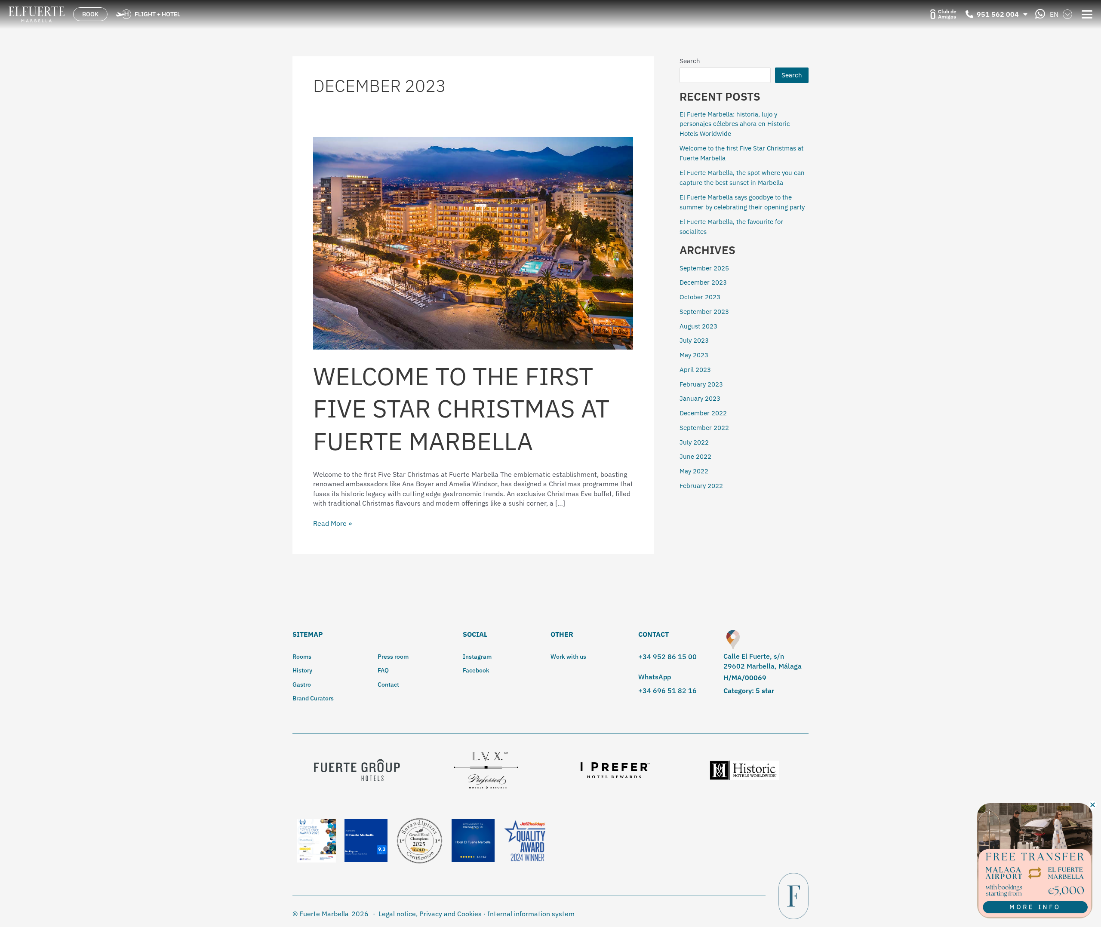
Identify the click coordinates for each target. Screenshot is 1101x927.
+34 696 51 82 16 (667, 690)
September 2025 (704, 268)
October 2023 (700, 297)
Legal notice (397, 913)
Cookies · (471, 913)
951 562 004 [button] (998, 14)
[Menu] (1087, 13)
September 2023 (704, 311)
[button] (1093, 805)
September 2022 (704, 428)
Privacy (430, 913)
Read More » (332, 523)
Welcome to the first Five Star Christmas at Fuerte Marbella (461, 408)
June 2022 (695, 456)
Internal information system (531, 913)
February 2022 (701, 486)
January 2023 (700, 398)
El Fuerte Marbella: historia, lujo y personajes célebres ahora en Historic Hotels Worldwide (735, 124)
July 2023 (694, 340)
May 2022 (694, 471)
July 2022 (694, 442)
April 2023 (695, 369)
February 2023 (701, 384)
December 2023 (703, 282)
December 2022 (703, 413)
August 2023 (698, 326)
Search (690, 61)
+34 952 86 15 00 (667, 656)
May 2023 (694, 355)
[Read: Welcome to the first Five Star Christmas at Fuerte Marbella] (473, 242)
